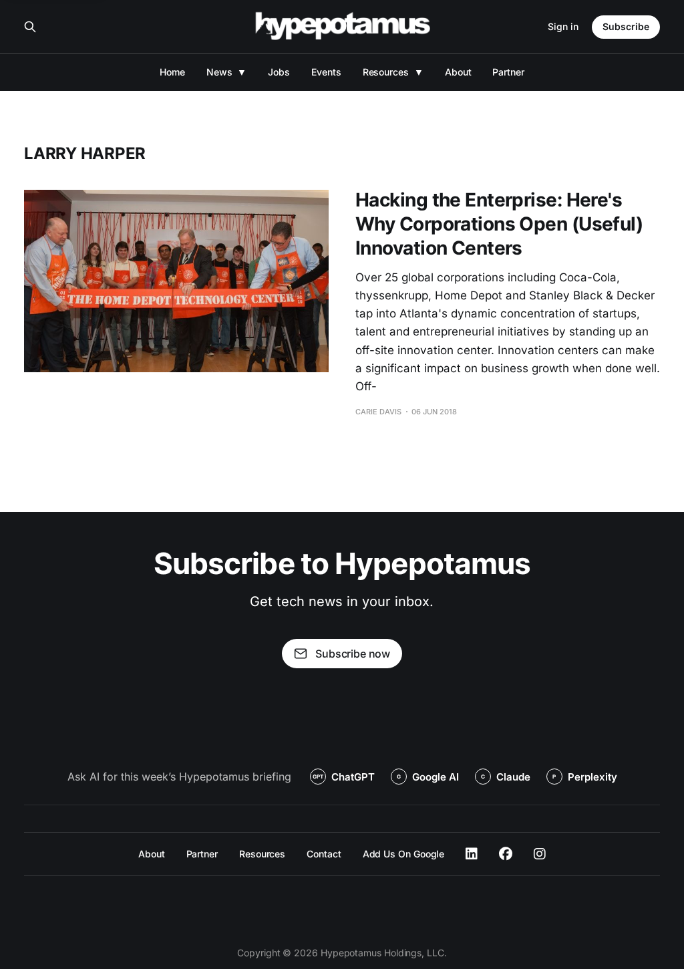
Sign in (563, 26)
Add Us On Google (404, 853)
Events (326, 72)
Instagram (540, 854)
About (458, 72)
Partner (508, 72)
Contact (324, 853)
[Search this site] (30, 27)
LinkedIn (472, 854)
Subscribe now (352, 653)
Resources (386, 72)
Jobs (279, 72)
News (219, 72)
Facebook (505, 854)
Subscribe (626, 26)
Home (172, 72)
